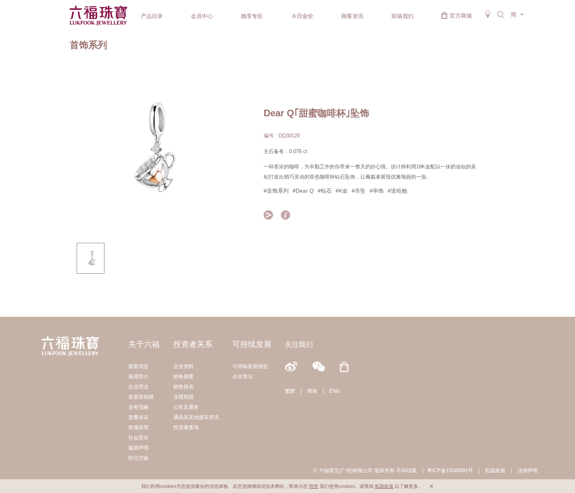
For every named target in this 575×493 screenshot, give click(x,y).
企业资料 (183, 366)
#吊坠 (359, 191)
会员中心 (202, 16)
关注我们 (299, 345)
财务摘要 (183, 376)
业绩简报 (183, 397)
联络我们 (402, 16)
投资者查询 (186, 427)
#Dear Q (303, 191)
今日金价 (302, 16)
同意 (313, 486)
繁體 (290, 391)
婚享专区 (252, 16)
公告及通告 (186, 407)
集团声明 (138, 448)
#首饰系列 (276, 191)
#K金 (342, 191)
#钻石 (325, 191)
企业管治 (242, 376)
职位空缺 (138, 458)
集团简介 (138, 376)
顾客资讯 (352, 16)
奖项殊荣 (138, 427)
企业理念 (138, 387)
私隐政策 (495, 470)
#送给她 (397, 191)
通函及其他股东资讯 (196, 417)
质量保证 (138, 417)
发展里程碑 (141, 397)
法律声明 (528, 470)
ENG (334, 391)
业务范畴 (138, 407)
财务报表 (183, 387)
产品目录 (152, 16)
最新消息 (138, 366)
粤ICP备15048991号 (450, 470)
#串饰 (377, 191)
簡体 (312, 391)
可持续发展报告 (250, 366)
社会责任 (138, 438)
